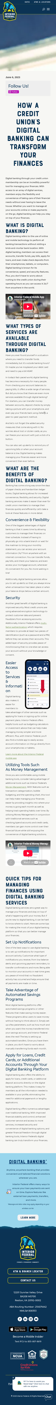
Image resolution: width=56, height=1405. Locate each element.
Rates (27, 2)
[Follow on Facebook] (20, 1319)
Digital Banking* (28, 1162)
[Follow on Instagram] (31, 1319)
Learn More (28, 1217)
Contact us (28, 1280)
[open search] (44, 9)
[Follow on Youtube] (36, 1319)
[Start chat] (48, 1397)
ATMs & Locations (42, 2)
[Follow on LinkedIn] (25, 1319)
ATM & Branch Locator (28, 1271)
